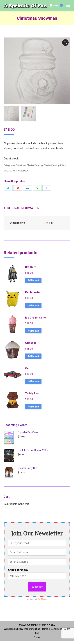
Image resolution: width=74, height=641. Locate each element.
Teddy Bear (32, 393)
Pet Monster (33, 292)
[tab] (37, 206)
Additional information (21, 208)
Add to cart (33, 280)
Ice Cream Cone (35, 317)
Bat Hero (30, 267)
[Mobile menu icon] (68, 5)
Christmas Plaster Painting (29, 165)
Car (27, 368)
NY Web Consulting (30, 629)
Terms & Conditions (52, 629)
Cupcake (30, 343)
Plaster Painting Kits (54, 165)
